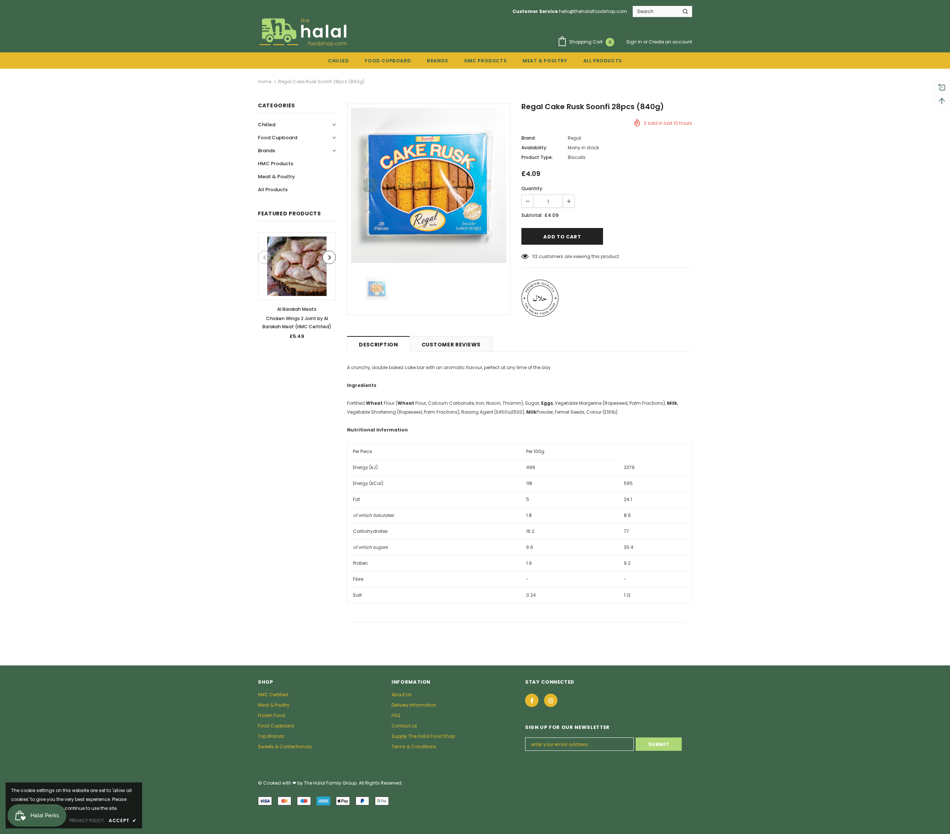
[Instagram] (550, 700)
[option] (296, 288)
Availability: (534, 147)
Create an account (670, 42)
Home (264, 81)
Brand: (528, 138)
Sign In (634, 42)
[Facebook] (531, 700)
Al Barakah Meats (297, 309)
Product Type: (537, 157)
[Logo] (304, 32)
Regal (574, 138)
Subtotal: (532, 215)
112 (535, 256)
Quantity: (532, 188)
